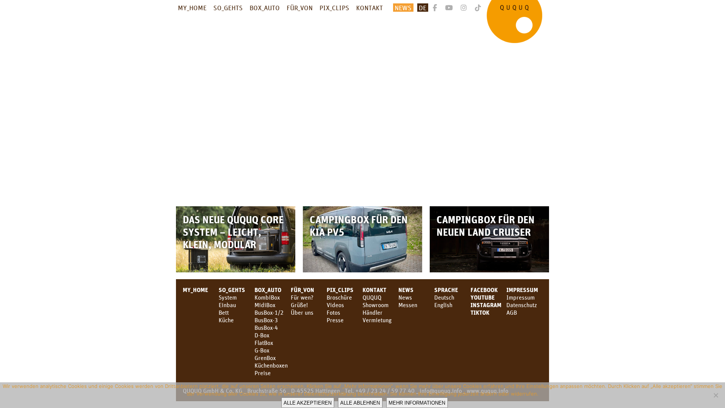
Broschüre (339, 297)
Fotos (333, 312)
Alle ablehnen (360, 403)
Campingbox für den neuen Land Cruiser (486, 225)
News (403, 7)
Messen (407, 305)
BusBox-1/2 (269, 312)
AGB (511, 312)
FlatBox (264, 342)
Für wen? (302, 297)
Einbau (227, 305)
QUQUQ (371, 297)
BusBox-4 (266, 327)
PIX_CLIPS (334, 7)
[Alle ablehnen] (715, 395)
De (422, 7)
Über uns (302, 312)
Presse (335, 320)
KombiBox (267, 297)
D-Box (262, 335)
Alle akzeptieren (308, 403)
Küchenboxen (271, 365)
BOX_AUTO (265, 7)
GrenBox (265, 358)
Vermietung (377, 320)
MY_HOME (192, 7)
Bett (224, 312)
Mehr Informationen (417, 403)
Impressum (522, 290)
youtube (482, 297)
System (228, 297)
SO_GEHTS (228, 7)
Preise (263, 373)
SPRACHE (446, 290)
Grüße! (299, 305)
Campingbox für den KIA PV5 (359, 225)
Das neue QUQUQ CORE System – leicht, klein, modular (233, 231)
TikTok (479, 312)
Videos (335, 305)
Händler (372, 312)
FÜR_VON (300, 7)
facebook (484, 290)
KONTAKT (369, 7)
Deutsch (444, 297)
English (443, 305)
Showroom (375, 305)
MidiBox (265, 305)
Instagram (485, 305)
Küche (226, 320)
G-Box (262, 350)
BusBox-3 (266, 320)
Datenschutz (521, 305)
